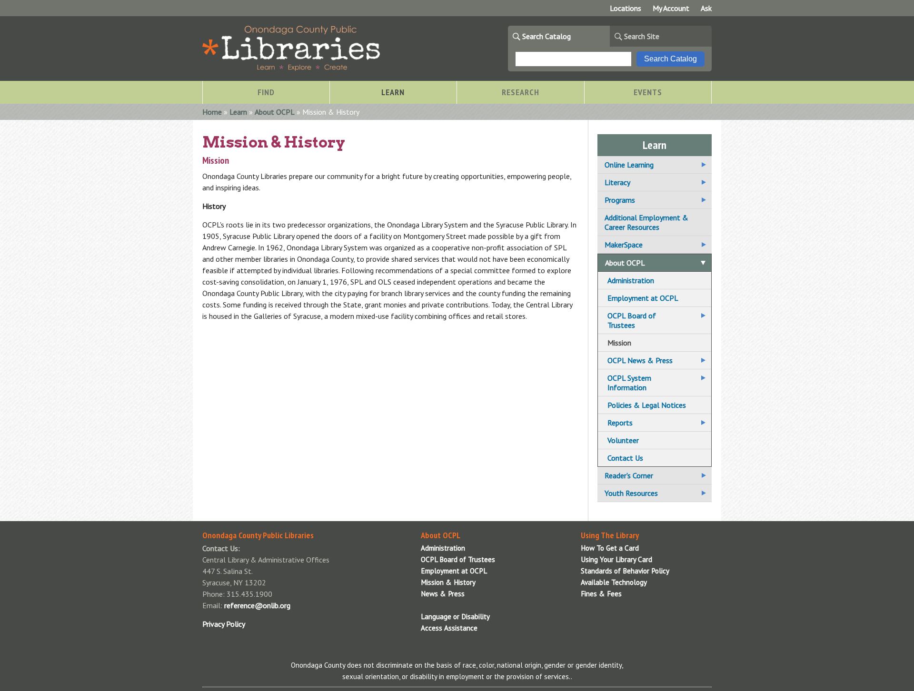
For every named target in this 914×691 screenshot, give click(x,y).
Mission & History (448, 582)
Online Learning (629, 164)
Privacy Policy (223, 624)
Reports (620, 422)
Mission (619, 342)
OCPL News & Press (640, 360)
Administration (630, 280)
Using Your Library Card (616, 559)
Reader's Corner (629, 475)
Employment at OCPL (642, 298)
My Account (671, 8)
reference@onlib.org (257, 605)
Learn (238, 112)
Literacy (617, 182)
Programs (620, 200)
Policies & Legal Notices (646, 405)
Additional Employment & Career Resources (646, 222)
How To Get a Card (610, 548)
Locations (625, 8)
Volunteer (623, 440)
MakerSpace (624, 244)
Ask (706, 8)
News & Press (443, 593)
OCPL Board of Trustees (631, 320)
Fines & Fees (601, 593)
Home (212, 112)
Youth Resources (631, 493)
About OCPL (275, 112)
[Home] (291, 68)
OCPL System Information (629, 382)
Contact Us (625, 458)
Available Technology (614, 582)
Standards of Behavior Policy (625, 570)
